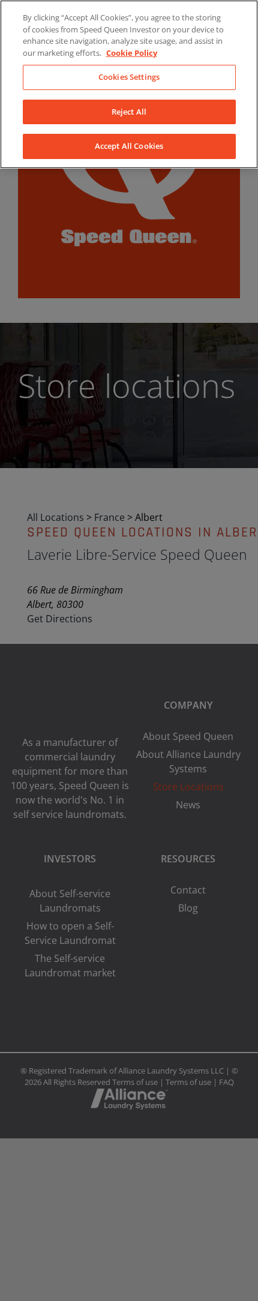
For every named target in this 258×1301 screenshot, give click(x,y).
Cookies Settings (129, 76)
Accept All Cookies (129, 145)
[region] (129, 84)
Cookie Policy (131, 52)
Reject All (129, 111)
